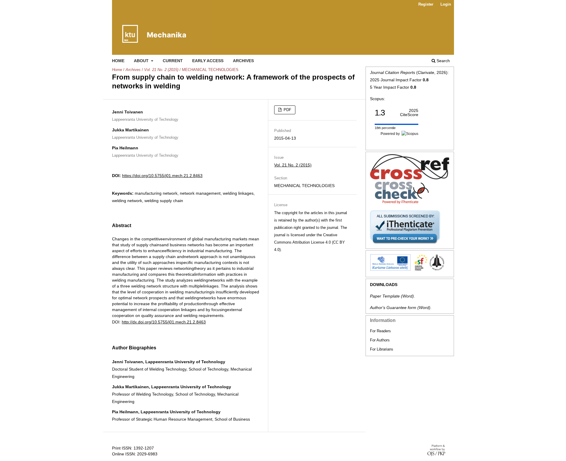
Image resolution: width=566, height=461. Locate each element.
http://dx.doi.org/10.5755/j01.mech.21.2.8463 (164, 322)
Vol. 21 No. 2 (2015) (161, 69)
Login (445, 4)
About (142, 60)
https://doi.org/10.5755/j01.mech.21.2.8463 (162, 175)
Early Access (207, 60)
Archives (243, 60)
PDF (286, 110)
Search (442, 60)
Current (173, 60)
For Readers (380, 331)
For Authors (380, 340)
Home (118, 60)
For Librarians (381, 349)
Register (425, 4)
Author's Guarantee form (393, 307)
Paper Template (385, 296)
